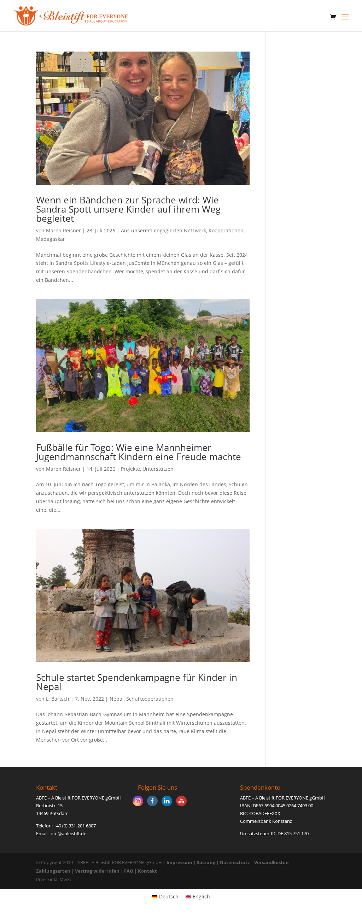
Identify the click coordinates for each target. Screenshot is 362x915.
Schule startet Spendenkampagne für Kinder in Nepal (136, 682)
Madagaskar (50, 239)
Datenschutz (235, 862)
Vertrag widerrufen (98, 871)
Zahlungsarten (53, 871)
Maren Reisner (63, 230)
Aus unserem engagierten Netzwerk (163, 230)
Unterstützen (158, 468)
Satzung (206, 862)
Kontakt (147, 871)
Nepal (117, 698)
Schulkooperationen (150, 698)
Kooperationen (226, 230)
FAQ (128, 871)
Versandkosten (271, 862)
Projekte (130, 468)
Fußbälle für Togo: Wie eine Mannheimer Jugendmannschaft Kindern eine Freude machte (138, 452)
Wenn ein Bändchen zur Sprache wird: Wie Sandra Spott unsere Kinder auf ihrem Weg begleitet (128, 209)
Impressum (179, 862)
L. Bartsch (57, 698)
